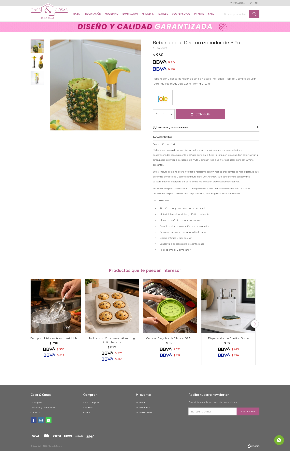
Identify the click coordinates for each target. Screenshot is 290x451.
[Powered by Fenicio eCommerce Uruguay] (253, 446)
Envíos (86, 412)
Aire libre (148, 13)
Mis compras (143, 407)
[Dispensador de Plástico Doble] (228, 306)
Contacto (35, 412)
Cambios (88, 407)
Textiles (163, 13)
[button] (254, 324)
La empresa (37, 402)
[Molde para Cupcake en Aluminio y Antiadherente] (112, 306)
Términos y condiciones (43, 407)
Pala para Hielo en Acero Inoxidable (53, 338)
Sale (211, 13)
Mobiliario (112, 13)
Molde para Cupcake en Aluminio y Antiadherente (112, 340)
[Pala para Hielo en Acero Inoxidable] (54, 306)
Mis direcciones (144, 412)
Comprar (203, 114)
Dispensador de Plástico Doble (228, 338)
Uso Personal (181, 13)
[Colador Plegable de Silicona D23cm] (170, 306)
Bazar (77, 13)
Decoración (93, 13)
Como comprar (91, 402)
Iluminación (130, 13)
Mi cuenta (141, 402)
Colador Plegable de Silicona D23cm (170, 338)
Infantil (199, 13)
